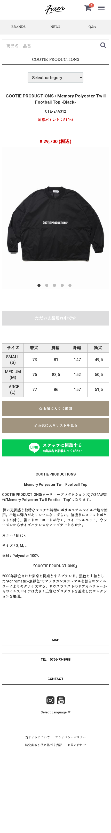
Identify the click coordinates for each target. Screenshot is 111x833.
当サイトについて (37, 737)
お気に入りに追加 (57, 408)
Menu (102, 4)
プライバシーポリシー (70, 737)
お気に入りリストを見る (57, 425)
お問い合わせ (76, 745)
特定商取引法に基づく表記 (43, 745)
